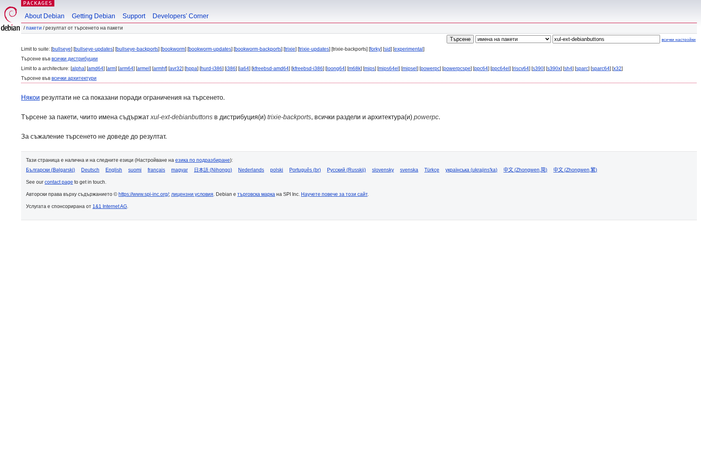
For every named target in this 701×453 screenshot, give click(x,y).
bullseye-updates (94, 49)
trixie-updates (314, 49)
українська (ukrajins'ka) (471, 170)
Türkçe (431, 170)
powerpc (430, 68)
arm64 (126, 68)
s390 (538, 68)
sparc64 (601, 68)
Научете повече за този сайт (334, 194)
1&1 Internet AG (109, 206)
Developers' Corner (181, 16)
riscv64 (521, 68)
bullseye (61, 49)
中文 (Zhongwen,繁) (575, 170)
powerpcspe (457, 68)
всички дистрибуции (75, 59)
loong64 (336, 68)
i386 (231, 68)
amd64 (95, 68)
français (156, 170)
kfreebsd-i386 (307, 68)
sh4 (568, 68)
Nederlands (251, 170)
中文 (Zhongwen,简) (525, 170)
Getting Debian (93, 16)
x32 (617, 68)
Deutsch (90, 170)
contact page (59, 182)
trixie (290, 49)
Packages (37, 3)
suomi (135, 170)
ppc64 (481, 68)
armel (143, 68)
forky (375, 49)
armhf (159, 68)
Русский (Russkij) (346, 170)
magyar (179, 170)
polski (276, 170)
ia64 (244, 68)
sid (387, 49)
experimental (408, 49)
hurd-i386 (211, 68)
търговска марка (256, 194)
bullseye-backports (137, 49)
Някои (30, 97)
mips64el (388, 68)
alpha (78, 68)
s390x (554, 68)
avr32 (176, 68)
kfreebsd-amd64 (271, 68)
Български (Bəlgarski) (50, 170)
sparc (582, 68)
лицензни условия (192, 194)
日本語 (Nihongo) (213, 170)
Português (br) (305, 170)
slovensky (383, 170)
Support (134, 16)
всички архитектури (74, 78)
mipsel (409, 68)
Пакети (34, 28)
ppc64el (501, 68)
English (113, 170)
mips (369, 68)
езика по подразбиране (202, 160)
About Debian (45, 16)
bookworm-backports (258, 49)
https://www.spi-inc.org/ (143, 194)
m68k (354, 68)
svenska (409, 170)
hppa (191, 68)
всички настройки (679, 39)
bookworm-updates (210, 49)
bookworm (173, 49)
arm (111, 68)
